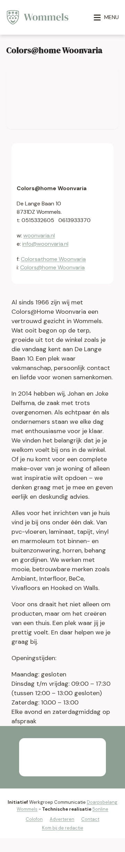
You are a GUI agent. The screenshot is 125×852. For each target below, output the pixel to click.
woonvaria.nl (39, 235)
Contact (90, 819)
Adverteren (62, 819)
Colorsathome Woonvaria (53, 259)
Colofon (34, 819)
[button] (106, 17)
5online (100, 809)
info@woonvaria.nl (45, 243)
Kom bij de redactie (62, 828)
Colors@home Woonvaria (52, 267)
